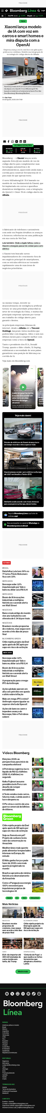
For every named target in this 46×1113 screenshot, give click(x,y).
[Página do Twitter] (12, 994)
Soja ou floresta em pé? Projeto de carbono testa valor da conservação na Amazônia (14, 839)
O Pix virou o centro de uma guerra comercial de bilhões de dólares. (16, 807)
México (4, 1029)
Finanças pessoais (8, 1073)
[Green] (23, 817)
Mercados (5, 1063)
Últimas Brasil (35, 898)
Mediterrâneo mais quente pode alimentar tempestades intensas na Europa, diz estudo (16, 852)
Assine (4, 1087)
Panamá (5, 1043)
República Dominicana (9, 1053)
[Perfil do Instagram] (23, 994)
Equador (5, 1041)
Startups (5, 1069)
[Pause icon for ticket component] (2, 15)
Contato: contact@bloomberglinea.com (15, 1103)
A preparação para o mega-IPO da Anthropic (15, 682)
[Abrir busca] (38, 10)
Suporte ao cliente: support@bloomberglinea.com (18, 1105)
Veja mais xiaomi (23, 415)
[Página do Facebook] (7, 994)
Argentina (5, 1031)
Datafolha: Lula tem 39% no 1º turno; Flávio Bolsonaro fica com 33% (15, 574)
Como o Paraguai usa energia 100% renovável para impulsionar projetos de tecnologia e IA (16, 887)
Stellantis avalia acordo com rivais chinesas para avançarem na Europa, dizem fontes (21, 503)
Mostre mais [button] (23, 971)
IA (17, 898)
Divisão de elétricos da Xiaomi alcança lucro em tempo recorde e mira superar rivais (21, 443)
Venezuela (5, 1035)
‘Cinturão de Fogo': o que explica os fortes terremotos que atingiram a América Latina (33, 959)
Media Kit (5, 1093)
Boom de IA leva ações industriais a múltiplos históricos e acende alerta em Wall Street (15, 601)
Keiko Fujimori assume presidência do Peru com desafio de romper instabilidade (14, 785)
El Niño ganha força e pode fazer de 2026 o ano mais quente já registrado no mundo (15, 864)
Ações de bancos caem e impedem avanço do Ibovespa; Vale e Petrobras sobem (15, 712)
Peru (3, 1039)
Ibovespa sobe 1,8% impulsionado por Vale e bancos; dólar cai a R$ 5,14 (15, 587)
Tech (23, 21)
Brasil (4, 1027)
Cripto (4, 1079)
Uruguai (4, 1045)
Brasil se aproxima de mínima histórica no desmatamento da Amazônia (16, 876)
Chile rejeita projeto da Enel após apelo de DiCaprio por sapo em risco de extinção (15, 645)
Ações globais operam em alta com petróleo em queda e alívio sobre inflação (16, 692)
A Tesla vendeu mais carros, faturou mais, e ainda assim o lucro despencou (16, 797)
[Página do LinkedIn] (28, 994)
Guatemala (5, 1051)
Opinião (5, 1075)
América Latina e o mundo (10, 1025)
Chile (4, 1037)
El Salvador (6, 1049)
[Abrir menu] (2, 10)
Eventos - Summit (8, 1101)
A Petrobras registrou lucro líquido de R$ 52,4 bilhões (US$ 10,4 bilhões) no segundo (15, 773)
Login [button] (43, 11)
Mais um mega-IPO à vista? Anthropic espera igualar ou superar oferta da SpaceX (15, 701)
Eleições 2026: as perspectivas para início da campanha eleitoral (15, 762)
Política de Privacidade (9, 1091)
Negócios (5, 1061)
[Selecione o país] (6, 10)
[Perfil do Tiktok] (34, 994)
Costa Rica (5, 1047)
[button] (4, 141)
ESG (3, 1071)
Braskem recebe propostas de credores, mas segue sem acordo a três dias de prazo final (16, 630)
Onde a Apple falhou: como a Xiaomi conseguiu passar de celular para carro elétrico (22, 246)
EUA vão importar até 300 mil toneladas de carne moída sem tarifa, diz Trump (11, 958)
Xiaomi (9, 898)
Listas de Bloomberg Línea (11, 1065)
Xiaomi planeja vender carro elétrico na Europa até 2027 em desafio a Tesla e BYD (23, 473)
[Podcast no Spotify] (39, 994)
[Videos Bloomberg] (23, 753)
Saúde (4, 1077)
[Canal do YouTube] (17, 994)
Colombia (5, 1033)
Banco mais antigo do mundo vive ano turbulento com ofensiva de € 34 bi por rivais (16, 616)
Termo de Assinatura (9, 1089)
